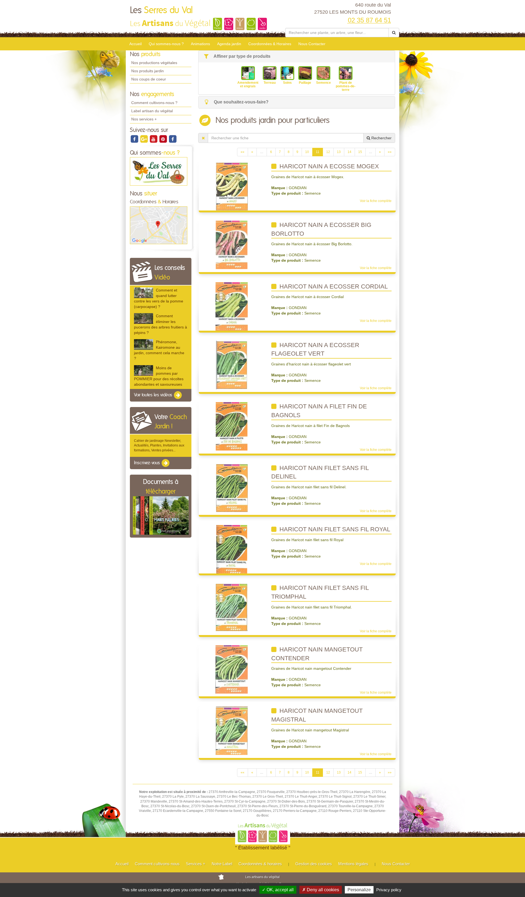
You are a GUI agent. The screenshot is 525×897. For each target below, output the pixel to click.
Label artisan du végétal (152, 111)
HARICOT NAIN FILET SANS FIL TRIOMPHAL (320, 592)
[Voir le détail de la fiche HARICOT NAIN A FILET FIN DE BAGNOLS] (231, 426)
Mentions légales (353, 863)
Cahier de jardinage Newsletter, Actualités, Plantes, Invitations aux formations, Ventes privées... (159, 445)
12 (328, 152)
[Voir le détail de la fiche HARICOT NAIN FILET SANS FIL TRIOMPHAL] (231, 608)
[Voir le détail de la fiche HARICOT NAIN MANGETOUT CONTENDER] (231, 669)
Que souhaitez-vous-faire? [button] (241, 102)
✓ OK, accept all (278, 889)
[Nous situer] (158, 225)
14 (349, 152)
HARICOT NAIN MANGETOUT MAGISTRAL (317, 715)
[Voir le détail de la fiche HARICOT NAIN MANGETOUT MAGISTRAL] (231, 730)
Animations (200, 44)
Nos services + (144, 119)
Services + (195, 863)
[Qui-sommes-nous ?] (158, 171)
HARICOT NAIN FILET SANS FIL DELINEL (320, 472)
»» (390, 152)
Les (161, 10)
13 (339, 152)
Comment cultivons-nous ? (154, 102)
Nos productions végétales (154, 62)
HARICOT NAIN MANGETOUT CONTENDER (317, 654)
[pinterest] (163, 139)
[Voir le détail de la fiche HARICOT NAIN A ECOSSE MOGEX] (231, 186)
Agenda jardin (229, 44)
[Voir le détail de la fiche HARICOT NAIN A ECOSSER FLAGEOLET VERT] (231, 365)
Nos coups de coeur (148, 79)
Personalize (359, 889)
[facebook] (134, 139)
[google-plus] (144, 139)
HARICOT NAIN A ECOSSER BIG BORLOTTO (321, 229)
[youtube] (154, 139)
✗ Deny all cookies (320, 889)
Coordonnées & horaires (260, 863)
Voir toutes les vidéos (153, 395)
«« (242, 152)
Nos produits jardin (147, 71)
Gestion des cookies (313, 863)
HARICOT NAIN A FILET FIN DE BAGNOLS (319, 411)
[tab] (297, 56)
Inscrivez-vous (147, 463)
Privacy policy (388, 889)
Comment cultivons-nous (157, 863)
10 (307, 152)
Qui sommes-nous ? (166, 44)
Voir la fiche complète (376, 201)
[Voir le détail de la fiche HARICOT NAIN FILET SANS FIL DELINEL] (232, 487)
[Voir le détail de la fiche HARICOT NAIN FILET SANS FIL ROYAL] (231, 549)
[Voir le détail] (143, 292)
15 (360, 152)
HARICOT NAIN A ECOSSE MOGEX (328, 166)
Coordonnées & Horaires (269, 44)
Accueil (135, 44)
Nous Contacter (311, 44)
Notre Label (222, 863)
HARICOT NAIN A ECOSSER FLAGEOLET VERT (315, 349)
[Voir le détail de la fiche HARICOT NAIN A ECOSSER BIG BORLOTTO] (231, 245)
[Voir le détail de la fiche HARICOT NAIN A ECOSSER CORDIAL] (231, 306)
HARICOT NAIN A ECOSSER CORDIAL (333, 286)
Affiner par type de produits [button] (241, 56)
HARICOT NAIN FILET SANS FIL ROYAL (334, 529)
